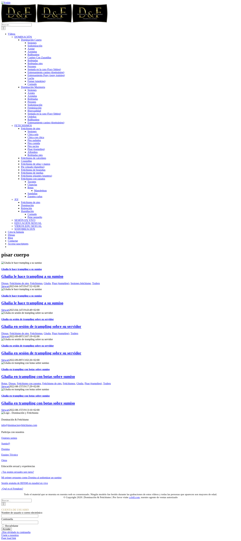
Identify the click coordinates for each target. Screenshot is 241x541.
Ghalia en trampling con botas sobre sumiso (25, 369)
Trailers (96, 283)
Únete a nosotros (10, 535)
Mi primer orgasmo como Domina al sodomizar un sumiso (31, 477)
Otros (4, 460)
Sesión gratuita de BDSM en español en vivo (24, 483)
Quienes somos (9, 438)
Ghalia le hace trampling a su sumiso (21, 269)
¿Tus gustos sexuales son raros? (17, 472)
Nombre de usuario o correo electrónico (21, 512)
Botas (4, 383)
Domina (5, 449)
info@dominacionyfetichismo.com (19, 425)
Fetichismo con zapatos (29, 383)
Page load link (8, 538)
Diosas (4, 283)
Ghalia (47, 283)
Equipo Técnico (9, 454)
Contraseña (7, 519)
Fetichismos (36, 283)
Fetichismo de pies (19, 283)
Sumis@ (5, 443)
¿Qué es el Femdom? (12, 488)
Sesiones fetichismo (80, 283)
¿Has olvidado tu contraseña (15, 532)
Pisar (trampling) (60, 283)
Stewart (5, 286)
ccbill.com (134, 497)
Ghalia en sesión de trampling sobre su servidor (27, 319)
